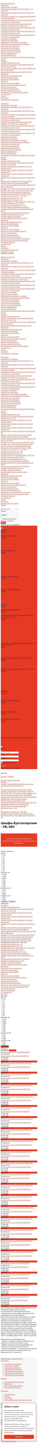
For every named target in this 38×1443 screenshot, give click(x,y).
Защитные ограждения (10, 50)
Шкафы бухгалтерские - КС (12, 200)
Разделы (4, 1391)
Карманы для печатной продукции (15, 239)
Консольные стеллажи (10, 48)
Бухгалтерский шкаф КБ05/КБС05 (14, 1267)
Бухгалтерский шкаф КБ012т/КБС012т (16, 1100)
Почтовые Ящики (8, 242)
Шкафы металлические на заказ (14, 218)
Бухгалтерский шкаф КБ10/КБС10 (14, 1300)
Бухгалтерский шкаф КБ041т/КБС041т (16, 1167)
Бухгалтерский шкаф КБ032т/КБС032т (16, 1256)
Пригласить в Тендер (9, 250)
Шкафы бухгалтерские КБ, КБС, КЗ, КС (16, 72)
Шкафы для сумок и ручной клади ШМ (17, 190)
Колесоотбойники (8, 55)
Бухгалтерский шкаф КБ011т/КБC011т (15, 1089)
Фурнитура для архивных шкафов (15, 207)
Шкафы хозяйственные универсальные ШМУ (18, 799)
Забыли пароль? (7, 521)
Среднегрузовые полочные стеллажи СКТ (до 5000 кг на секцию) (18, 36)
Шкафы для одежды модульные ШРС (16, 181)
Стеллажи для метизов (10, 46)
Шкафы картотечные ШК (11, 216)
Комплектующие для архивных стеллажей (18, 16)
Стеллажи (5, 103)
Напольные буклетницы (11, 91)
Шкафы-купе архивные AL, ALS (13, 205)
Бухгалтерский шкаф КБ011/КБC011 (15, 1078)
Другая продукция (9, 87)
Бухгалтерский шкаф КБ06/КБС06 (14, 1278)
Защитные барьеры (9, 53)
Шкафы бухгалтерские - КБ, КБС (14, 814)
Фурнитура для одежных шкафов (14, 183)
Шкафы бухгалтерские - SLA (12, 215)
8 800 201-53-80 (7, 252)
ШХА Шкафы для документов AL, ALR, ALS (17, 202)
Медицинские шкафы (10, 83)
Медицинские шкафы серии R (13, 85)
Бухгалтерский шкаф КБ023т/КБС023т (16, 1145)
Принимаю (19, 1437)
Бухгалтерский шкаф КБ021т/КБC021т (16, 1123)
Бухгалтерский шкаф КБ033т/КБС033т (16, 1234)
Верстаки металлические (11, 76)
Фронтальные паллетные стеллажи (15, 44)
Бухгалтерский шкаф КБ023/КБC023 (16, 1134)
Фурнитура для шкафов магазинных (16, 192)
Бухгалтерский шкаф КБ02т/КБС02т (15, 1067)
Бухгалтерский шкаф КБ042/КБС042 (16, 1200)
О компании (6, 244)
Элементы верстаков (9, 78)
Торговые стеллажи (9, 39)
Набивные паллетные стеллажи (14, 42)
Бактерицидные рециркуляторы (14, 92)
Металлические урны (10, 89)
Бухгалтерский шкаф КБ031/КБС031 (15, 1178)
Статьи (3, 246)
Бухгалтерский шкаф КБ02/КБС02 (15, 1056)
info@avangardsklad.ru (10, 743)
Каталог (4, 159)
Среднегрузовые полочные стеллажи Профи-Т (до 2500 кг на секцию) (16, 25)
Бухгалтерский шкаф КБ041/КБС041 (15, 1156)
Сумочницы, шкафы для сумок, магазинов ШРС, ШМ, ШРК (18, 794)
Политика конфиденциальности (18, 1400)
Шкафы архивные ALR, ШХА (12, 203)
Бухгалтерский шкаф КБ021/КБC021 (15, 1111)
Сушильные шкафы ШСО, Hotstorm (15, 213)
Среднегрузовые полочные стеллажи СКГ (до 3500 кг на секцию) (18, 28)
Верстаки (5, 74)
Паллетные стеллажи (9, 41)
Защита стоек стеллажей (11, 52)
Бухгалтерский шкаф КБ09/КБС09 (15, 1289)
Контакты (4, 248)
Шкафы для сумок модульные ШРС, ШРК (17, 189)
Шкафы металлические (10, 63)
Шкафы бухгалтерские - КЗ (12, 198)
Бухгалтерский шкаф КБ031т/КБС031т (16, 1189)
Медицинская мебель (10, 79)
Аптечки (4, 81)
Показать (4, 905)
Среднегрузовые (8, 18)
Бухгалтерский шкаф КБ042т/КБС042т (16, 1211)
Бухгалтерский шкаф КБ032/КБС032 (16, 1245)
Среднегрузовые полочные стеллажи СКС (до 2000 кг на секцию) (18, 21)
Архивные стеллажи (9, 7)
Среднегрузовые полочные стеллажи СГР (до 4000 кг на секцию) (18, 32)
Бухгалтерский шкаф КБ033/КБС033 (16, 1223)
